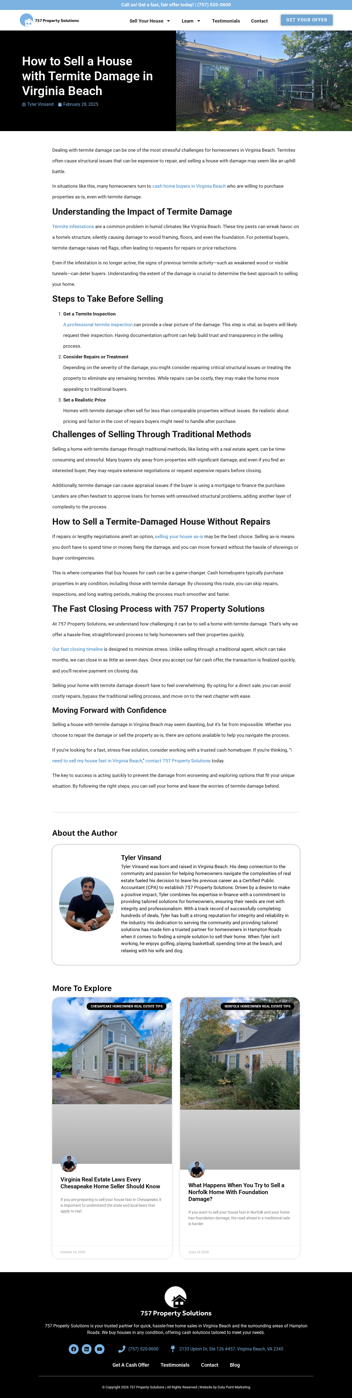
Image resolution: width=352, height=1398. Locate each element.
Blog (235, 1365)
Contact (259, 21)
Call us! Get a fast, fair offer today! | (176, 4)
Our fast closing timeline (77, 649)
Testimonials (226, 21)
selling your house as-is (179, 536)
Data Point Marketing (234, 1387)
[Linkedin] (87, 1349)
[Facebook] (74, 1349)
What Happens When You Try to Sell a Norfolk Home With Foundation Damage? (236, 1192)
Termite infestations (73, 226)
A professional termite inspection (98, 324)
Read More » (71, 1225)
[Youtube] (100, 1349)
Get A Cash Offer (130, 1365)
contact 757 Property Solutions (178, 760)
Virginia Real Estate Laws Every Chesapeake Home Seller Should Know (110, 1183)
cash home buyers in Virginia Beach (189, 186)
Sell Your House (146, 21)
